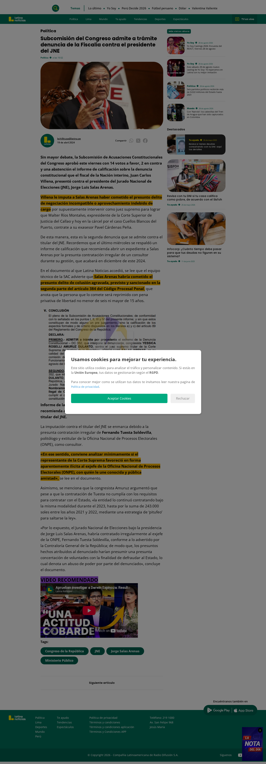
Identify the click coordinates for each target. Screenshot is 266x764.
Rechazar (183, 398)
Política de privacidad (85, 387)
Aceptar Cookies (119, 398)
